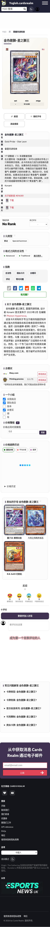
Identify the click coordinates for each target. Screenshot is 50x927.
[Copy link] (9, 288)
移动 (6, 241)
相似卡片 (21, 273)
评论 (8, 279)
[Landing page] (4, 3)
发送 (43, 432)
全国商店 (11, 399)
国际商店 (11, 402)
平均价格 (22, 450)
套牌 (34, 450)
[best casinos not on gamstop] (22, 888)
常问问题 (20, 279)
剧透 (16, 116)
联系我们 (5, 810)
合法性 (8, 273)
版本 (9, 406)
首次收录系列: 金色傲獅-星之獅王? (23, 708)
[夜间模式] (31, 9)
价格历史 (11, 486)
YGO (4, 32)
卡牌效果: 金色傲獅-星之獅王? (21, 700)
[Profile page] (37, 8)
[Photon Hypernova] (7, 49)
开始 (3, 806)
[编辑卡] (25, 134)
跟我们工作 (6, 823)
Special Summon (19, 241)
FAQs (3, 831)
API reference (7, 827)
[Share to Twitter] (21, 288)
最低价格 (9, 450)
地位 (3, 835)
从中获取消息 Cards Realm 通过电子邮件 (25, 753)
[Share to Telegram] (39, 288)
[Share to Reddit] (27, 288)
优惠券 (4, 819)
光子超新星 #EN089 (14, 195)
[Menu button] (45, 6)
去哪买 (33, 273)
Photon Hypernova (16, 315)
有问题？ (25, 294)
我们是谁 (5, 814)
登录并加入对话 (25, 616)
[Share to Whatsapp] (33, 288)
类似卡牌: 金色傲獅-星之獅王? (21, 725)
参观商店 (42, 374)
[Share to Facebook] (15, 288)
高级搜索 (14, 124)
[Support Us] (4, 793)
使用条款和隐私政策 (10, 840)
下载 (12, 200)
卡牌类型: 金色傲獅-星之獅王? (21, 692)
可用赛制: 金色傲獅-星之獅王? (21, 717)
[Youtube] (12, 793)
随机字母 (37, 116)
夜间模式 (5, 859)
